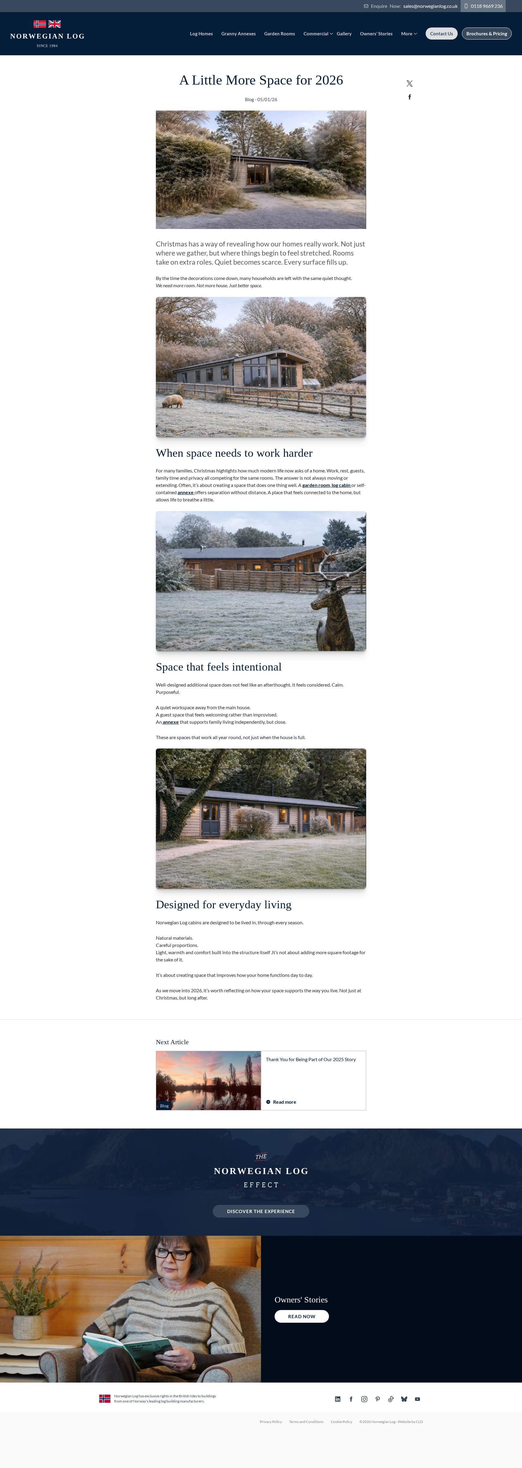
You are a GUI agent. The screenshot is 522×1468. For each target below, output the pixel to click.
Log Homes (201, 33)
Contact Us (441, 33)
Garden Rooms (279, 33)
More (406, 33)
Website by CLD (410, 1421)
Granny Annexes (238, 33)
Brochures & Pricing (486, 33)
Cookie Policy (341, 1421)
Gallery (344, 33)
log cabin (341, 485)
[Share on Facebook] (409, 96)
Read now (302, 1316)
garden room (316, 485)
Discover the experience (261, 1211)
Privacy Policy (271, 1421)
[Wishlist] (509, 6)
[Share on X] (409, 83)
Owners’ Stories (376, 33)
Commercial (316, 33)
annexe (186, 492)
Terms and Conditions (306, 1421)
